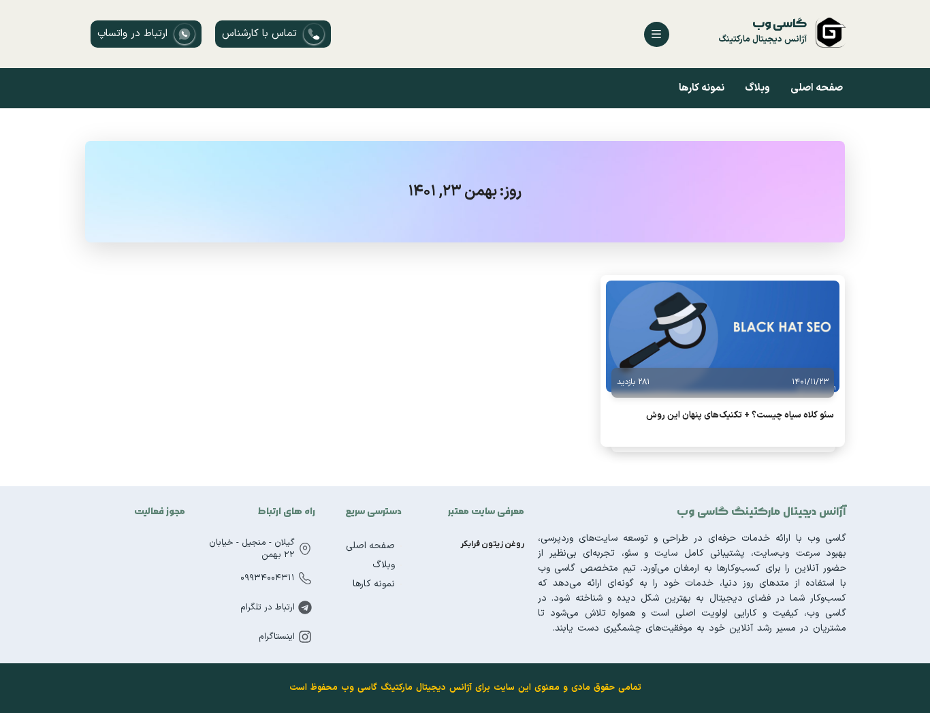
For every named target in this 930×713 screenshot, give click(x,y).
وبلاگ (757, 88)
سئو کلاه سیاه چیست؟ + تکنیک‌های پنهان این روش (740, 415)
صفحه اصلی (816, 88)
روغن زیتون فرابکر (492, 544)
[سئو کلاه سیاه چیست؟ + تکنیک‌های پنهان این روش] (722, 336)
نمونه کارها (701, 88)
